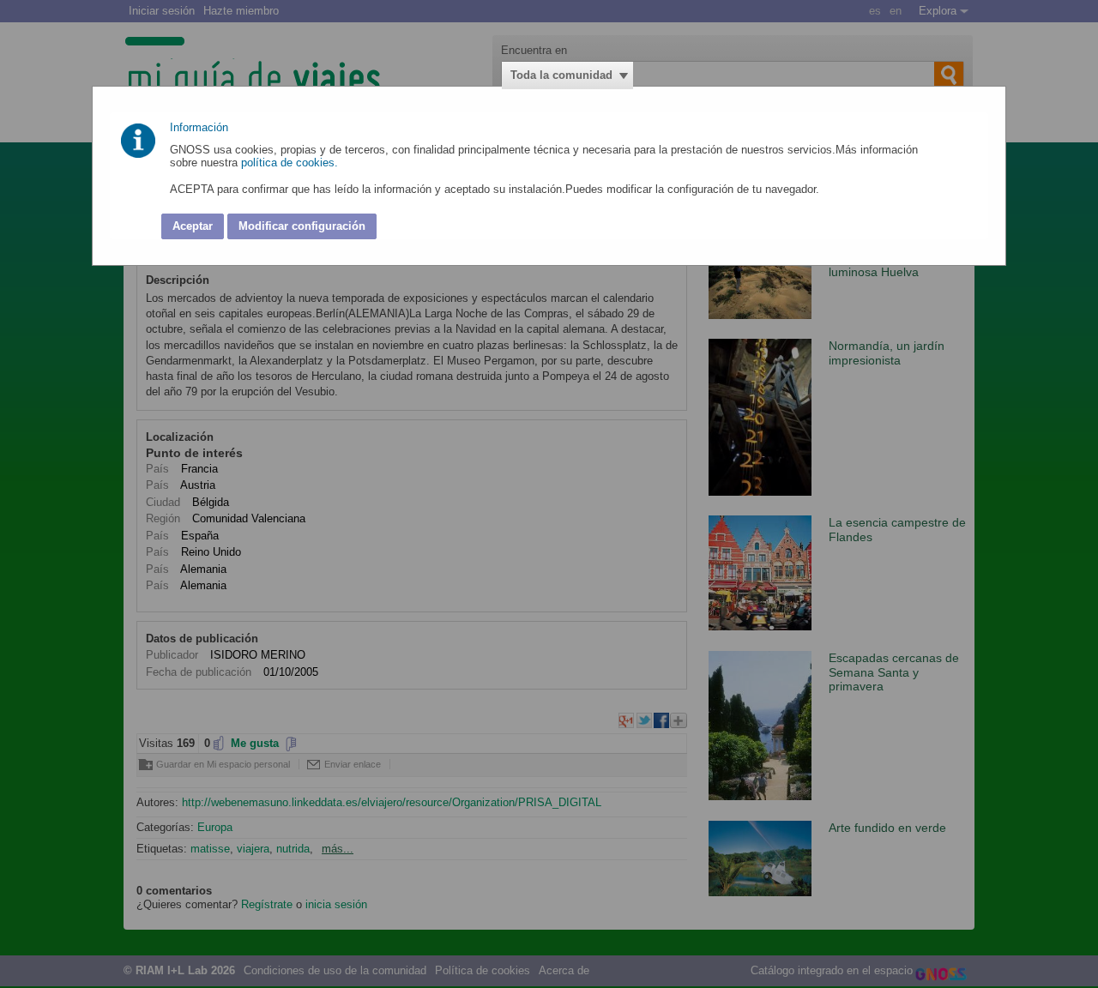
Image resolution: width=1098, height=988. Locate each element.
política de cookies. (291, 162)
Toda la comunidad (561, 75)
